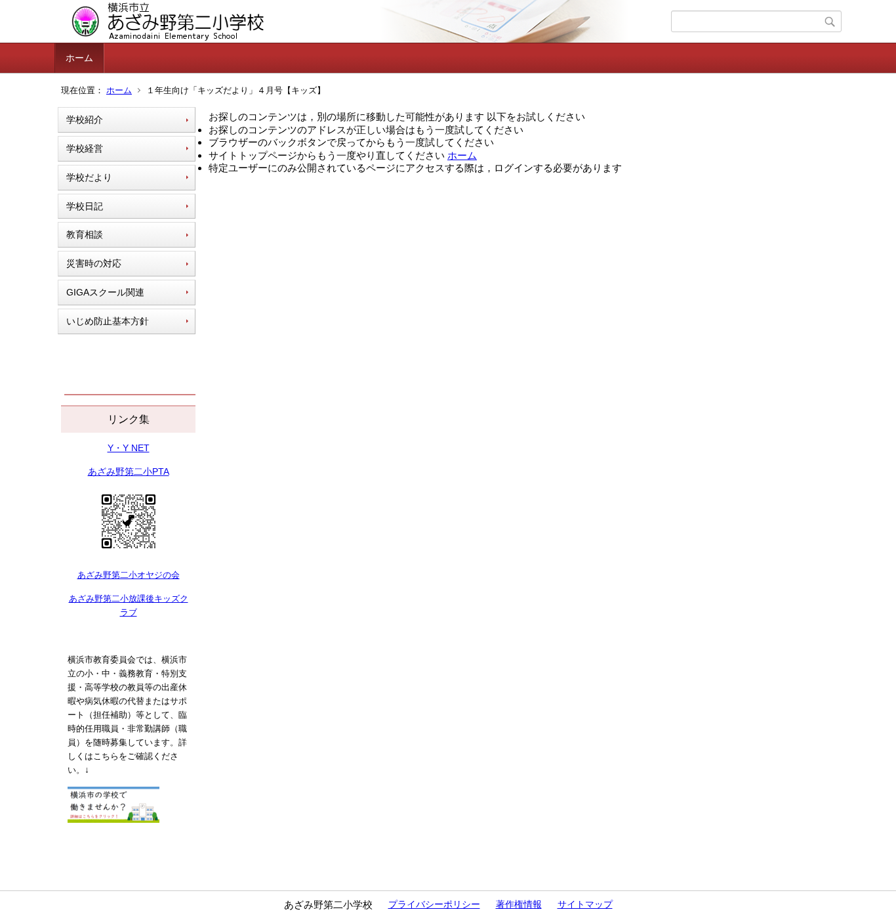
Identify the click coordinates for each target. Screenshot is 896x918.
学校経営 (84, 148)
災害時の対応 (93, 263)
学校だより (89, 177)
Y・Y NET (129, 448)
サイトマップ (585, 904)
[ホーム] (364, 21)
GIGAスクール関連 (105, 292)
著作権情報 (519, 904)
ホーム (79, 58)
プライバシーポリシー (434, 904)
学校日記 (84, 206)
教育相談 (84, 234)
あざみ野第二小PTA (128, 471)
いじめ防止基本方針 (107, 321)
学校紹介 (84, 119)
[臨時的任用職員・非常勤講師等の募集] (113, 819)
